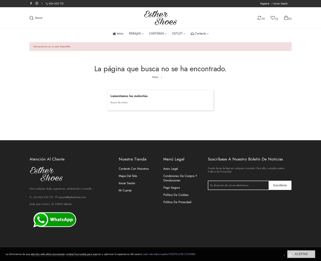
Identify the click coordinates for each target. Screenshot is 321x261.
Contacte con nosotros (134, 169)
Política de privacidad (177, 202)
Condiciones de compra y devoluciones (180, 178)
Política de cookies (176, 195)
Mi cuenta (125, 190)
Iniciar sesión (127, 183)
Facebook (31, 3)
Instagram (36, 3)
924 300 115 (56, 3)
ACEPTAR (301, 254)
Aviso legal (170, 169)
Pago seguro (171, 188)
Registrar (265, 3)
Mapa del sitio (128, 176)
